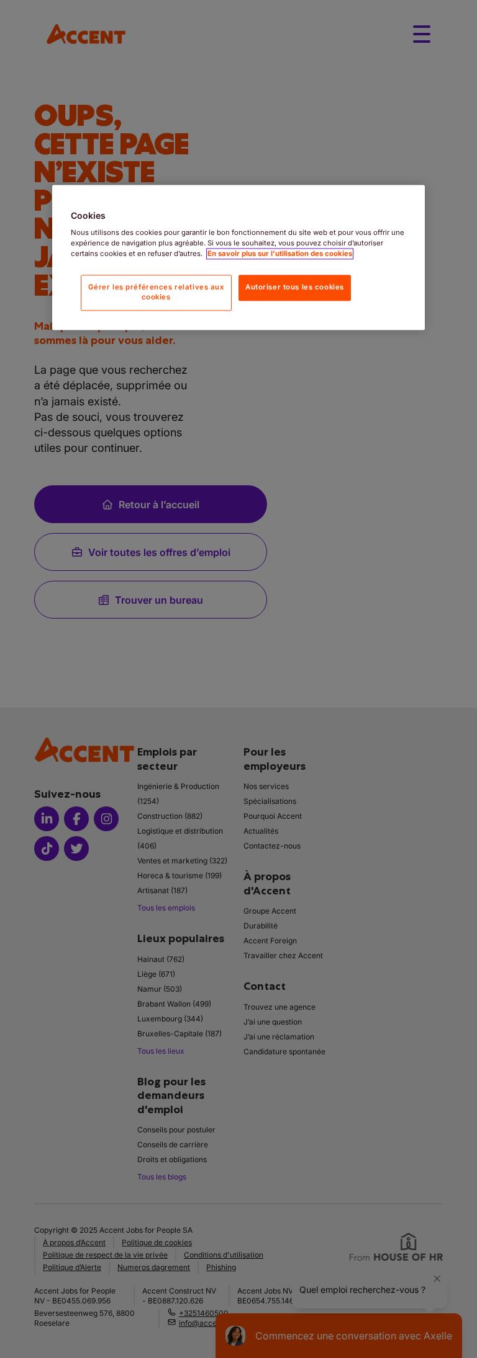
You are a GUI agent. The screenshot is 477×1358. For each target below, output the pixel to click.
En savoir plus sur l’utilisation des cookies (279, 254)
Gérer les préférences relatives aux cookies (156, 292)
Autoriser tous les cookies (294, 287)
